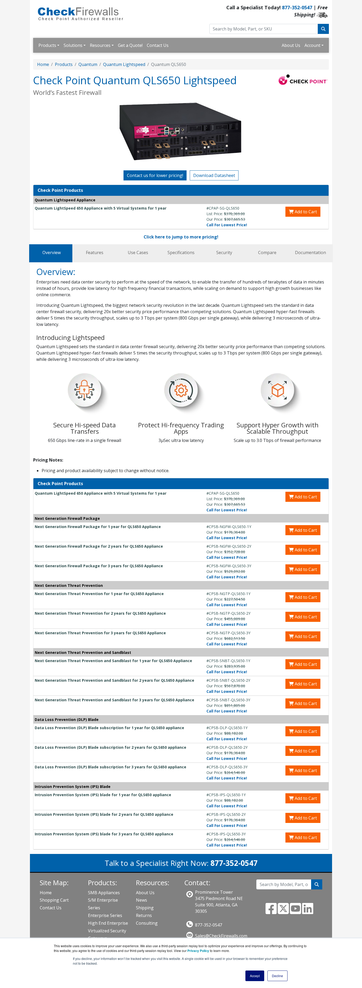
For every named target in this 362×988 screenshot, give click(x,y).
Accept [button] (255, 975)
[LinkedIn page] (307, 912)
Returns (144, 915)
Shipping (145, 908)
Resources (100, 45)
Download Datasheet (214, 175)
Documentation (310, 252)
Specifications (181, 252)
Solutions (73, 45)
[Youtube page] (295, 912)
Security (224, 252)
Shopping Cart (54, 900)
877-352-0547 (297, 7)
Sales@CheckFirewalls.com (221, 936)
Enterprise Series (105, 915)
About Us (291, 45)
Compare (267, 252)
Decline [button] (277, 975)
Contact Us (158, 45)
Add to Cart (305, 212)
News (141, 900)
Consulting (147, 923)
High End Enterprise (108, 923)
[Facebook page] (271, 912)
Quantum (87, 64)
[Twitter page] (283, 912)
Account (312, 45)
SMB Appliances (104, 893)
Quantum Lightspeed (124, 64)
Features (94, 252)
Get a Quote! (130, 45)
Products (47, 45)
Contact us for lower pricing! (155, 175)
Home (43, 64)
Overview (51, 252)
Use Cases (138, 252)
